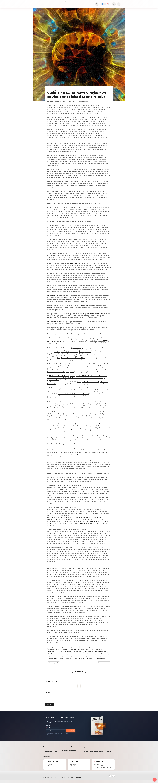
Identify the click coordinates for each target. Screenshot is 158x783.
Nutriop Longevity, (53, 295)
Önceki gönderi (54, 663)
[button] (96, 4)
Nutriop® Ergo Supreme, (70, 297)
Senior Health (69, 658)
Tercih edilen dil (48, 725)
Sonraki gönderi (103, 663)
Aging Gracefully (74, 647)
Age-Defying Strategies (62, 647)
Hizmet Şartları (53, 777)
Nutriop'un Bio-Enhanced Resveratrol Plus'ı (69, 430)
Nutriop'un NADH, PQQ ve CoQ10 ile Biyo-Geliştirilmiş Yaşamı (72, 454)
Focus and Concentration (101, 651)
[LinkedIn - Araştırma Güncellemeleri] (110, 776)
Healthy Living (82, 654)
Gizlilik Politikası (46, 777)
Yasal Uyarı (73, 777)
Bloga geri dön (79, 671)
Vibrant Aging (90, 658)
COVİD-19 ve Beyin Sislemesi (59, 376)
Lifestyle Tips (91, 654)
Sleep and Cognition (80, 658)
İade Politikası (60, 777)
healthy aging (63, 654)
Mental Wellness (61, 656)
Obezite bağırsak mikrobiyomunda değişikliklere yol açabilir (72, 352)
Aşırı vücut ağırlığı (77, 348)
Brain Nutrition (89, 649)
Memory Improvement (102, 654)
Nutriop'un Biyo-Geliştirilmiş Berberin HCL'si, (71, 358)
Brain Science (99, 649)
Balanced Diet (97, 647)
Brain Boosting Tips (53, 649)
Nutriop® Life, (101, 299)
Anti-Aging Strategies (86, 647)
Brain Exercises (63, 649)
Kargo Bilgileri (66, 777)
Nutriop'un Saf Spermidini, (55, 408)
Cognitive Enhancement (65, 651)
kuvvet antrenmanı (80, 523)
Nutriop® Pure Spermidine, (55, 322)
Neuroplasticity (102, 656)
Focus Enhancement (53, 654)
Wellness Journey (100, 658)
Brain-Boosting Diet (52, 651)
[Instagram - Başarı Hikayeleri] (113, 776)
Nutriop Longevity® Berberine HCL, (92, 314)
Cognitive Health (78, 651)
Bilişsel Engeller (75, 263)
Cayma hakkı (79, 777)
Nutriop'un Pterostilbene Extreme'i (77, 418)
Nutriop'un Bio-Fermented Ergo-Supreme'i (60, 372)
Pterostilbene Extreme (54, 317)
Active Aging (51, 647)
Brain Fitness (73, 649)
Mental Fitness (51, 656)
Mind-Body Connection (73, 656)
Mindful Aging (84, 656)
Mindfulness (93, 656)
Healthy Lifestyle (73, 654)
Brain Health (81, 649)
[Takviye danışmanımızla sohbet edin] (155, 780)
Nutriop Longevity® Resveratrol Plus (86, 305)
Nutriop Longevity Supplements (55, 658)
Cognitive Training (88, 651)
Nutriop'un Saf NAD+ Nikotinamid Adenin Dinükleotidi (74, 442)
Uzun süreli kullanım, (54, 267)
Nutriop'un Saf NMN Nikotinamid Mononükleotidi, (73, 394)
